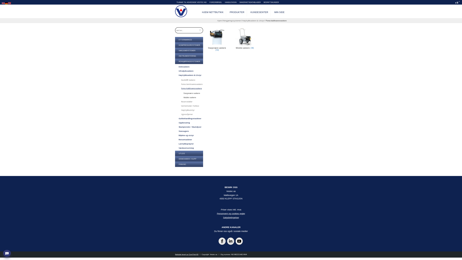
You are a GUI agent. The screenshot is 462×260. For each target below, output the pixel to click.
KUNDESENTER (259, 12)
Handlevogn (231, 2)
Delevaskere (184, 66)
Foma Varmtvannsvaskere (192, 84)
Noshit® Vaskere (188, 80)
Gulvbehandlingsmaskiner (190, 118)
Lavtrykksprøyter (186, 144)
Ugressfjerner (187, 114)
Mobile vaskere (189, 97)
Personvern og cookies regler (231, 213)
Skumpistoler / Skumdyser (190, 127)
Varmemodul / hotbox (190, 106)
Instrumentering (187, 56)
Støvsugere (184, 131)
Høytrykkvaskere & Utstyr (253, 20)
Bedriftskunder (271, 2)
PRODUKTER (237, 12)
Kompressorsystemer (189, 45)
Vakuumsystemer (187, 50)
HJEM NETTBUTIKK (213, 12)
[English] (3, 3)
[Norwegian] (9, 3)
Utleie (182, 153)
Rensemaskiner (185, 139)
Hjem (219, 20)
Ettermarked (185, 39)
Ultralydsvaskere (186, 71)
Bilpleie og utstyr (186, 135)
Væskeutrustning (186, 148)
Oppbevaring (184, 122)
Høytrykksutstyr (188, 110)
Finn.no (182, 164)
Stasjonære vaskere (191, 93)
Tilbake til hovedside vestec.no (191, 2)
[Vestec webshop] (181, 11)
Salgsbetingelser (231, 217)
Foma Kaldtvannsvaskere (191, 88)
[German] (6, 3)
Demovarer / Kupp (187, 159)
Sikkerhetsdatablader (250, 2)
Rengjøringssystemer (232, 20)
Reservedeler (186, 101)
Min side (279, 12)
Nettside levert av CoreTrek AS (186, 254)
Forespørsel (215, 2)
